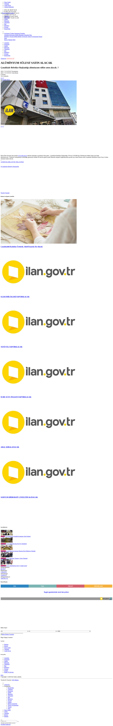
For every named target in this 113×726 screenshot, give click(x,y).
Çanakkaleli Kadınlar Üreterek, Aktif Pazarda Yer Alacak (22, 247)
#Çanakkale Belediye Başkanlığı (10, 166)
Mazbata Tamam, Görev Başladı (16, 558)
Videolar (6, 4)
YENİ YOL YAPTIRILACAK (11, 347)
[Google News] (5, 79)
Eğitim (16, 36)
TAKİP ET (4, 572)
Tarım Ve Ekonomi (32, 36)
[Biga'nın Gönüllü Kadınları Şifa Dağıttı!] (7, 535)
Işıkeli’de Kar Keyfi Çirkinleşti (16, 543)
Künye (6, 40)
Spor (5, 38)
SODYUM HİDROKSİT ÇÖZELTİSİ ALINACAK (19, 497)
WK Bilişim (15, 680)
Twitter (12, 33)
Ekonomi (6, 17)
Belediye (6, 25)
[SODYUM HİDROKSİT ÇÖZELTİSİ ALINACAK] (39, 493)
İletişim (10, 40)
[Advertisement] (54, 141)
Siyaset (6, 27)
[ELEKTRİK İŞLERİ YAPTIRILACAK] (39, 293)
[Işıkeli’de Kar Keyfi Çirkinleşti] (7, 542)
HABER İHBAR (6, 724)
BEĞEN (3, 569)
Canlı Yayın (7, 5)
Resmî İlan (7, 29)
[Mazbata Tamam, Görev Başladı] (7, 557)
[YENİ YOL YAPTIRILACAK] (39, 343)
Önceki (3, 193)
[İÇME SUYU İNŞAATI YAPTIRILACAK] (39, 393)
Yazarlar (6, 713)
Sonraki (7, 193)
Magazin (6, 21)
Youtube (22, 33)
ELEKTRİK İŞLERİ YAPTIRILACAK (15, 297)
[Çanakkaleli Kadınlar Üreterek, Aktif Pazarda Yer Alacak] (39, 243)
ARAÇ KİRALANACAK (10, 447)
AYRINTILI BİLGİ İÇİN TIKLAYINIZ (12, 162)
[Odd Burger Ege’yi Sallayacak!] (7, 564)
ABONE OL (4, 578)
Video (6, 711)
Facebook (7, 33)
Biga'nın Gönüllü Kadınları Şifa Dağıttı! (18, 536)
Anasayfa (3, 58)
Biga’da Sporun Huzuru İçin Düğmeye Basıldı (20, 551)
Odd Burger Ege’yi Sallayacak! (16, 565)
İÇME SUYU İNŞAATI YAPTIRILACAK (16, 397)
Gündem (6, 16)
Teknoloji (7, 22)
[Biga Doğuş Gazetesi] (7, 13)
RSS (14, 40)
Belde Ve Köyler (22, 36)
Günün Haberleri (9, 7)
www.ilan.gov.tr (22, 155)
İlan (5, 24)
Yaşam (40, 36)
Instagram (17, 33)
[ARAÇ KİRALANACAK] (39, 443)
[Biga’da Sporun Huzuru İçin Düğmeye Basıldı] (7, 549)
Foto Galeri (7, 2)
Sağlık (6, 19)
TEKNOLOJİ (10, 58)
